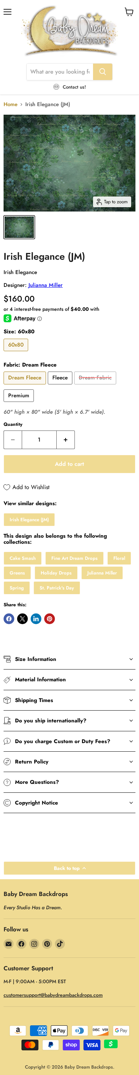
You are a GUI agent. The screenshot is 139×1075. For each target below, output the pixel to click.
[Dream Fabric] (96, 386)
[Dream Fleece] (26, 386)
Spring (17, 587)
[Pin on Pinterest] (49, 618)
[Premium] (20, 404)
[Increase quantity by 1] (66, 440)
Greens (17, 572)
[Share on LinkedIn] (36, 618)
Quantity (13, 424)
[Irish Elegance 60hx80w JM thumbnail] (19, 227)
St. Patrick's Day (57, 587)
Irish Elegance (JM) (29, 519)
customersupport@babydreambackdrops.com (53, 995)
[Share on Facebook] (9, 618)
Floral (119, 558)
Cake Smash (23, 558)
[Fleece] (61, 386)
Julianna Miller (46, 285)
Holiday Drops (56, 572)
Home (10, 104)
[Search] (102, 72)
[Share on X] (22, 618)
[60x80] (17, 353)
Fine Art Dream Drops (74, 558)
